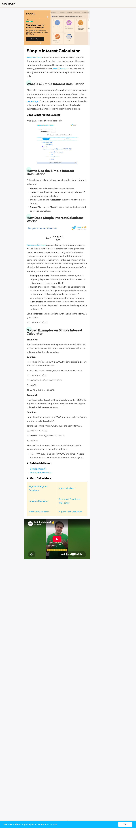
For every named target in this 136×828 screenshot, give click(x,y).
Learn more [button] (52, 824)
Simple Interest (34, 57)
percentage (32, 101)
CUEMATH (8, 3)
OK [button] (125, 824)
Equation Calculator (38, 501)
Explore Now (35, 39)
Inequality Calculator (39, 511)
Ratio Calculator (67, 488)
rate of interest (60, 68)
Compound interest (36, 245)
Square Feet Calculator (70, 511)
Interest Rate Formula (40, 472)
